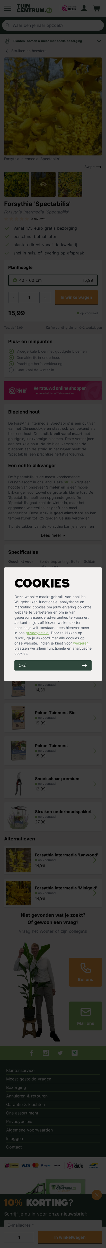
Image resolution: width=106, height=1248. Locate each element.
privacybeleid (37, 633)
